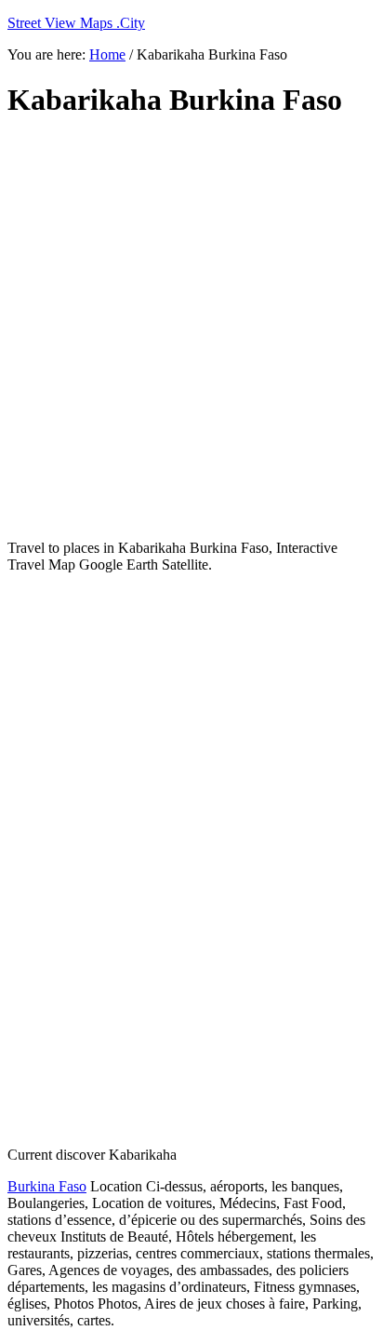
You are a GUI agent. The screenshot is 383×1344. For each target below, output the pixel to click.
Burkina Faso (46, 1186)
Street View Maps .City (76, 23)
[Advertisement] (191, 329)
